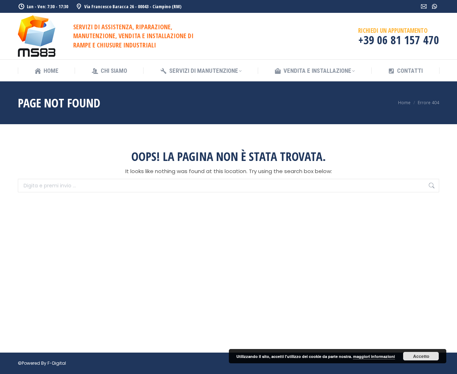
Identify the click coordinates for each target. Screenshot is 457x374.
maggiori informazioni (374, 356)
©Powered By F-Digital (42, 363)
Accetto (421, 356)
